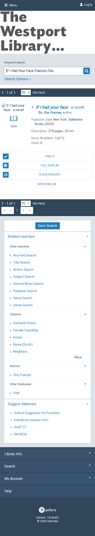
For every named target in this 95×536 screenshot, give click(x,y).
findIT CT (20, 427)
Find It (50, 156)
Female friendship (25, 330)
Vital (16, 393)
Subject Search (23, 277)
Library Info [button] (13, 454)
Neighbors (20, 352)
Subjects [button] (15, 314)
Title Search (21, 262)
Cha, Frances (22, 375)
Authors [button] (15, 366)
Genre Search (22, 298)
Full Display (50, 165)
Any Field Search (24, 255)
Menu (13, 5)
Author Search (23, 269)
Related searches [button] (21, 236)
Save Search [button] (47, 226)
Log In (88, 4)
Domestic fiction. (24, 323)
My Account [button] (13, 479)
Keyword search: (15, 62)
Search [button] (9, 466)
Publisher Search (25, 291)
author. (57, 112)
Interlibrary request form (31, 420)
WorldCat (20, 434)
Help (8, 491)
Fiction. (18, 337)
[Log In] (81, 4)
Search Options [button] (16, 79)
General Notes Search (28, 284)
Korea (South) (23, 344)
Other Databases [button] (20, 384)
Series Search (23, 305)
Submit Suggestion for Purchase (37, 413)
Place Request (50, 174)
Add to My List (47, 184)
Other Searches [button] (19, 246)
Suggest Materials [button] (22, 404)
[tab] (47, 236)
